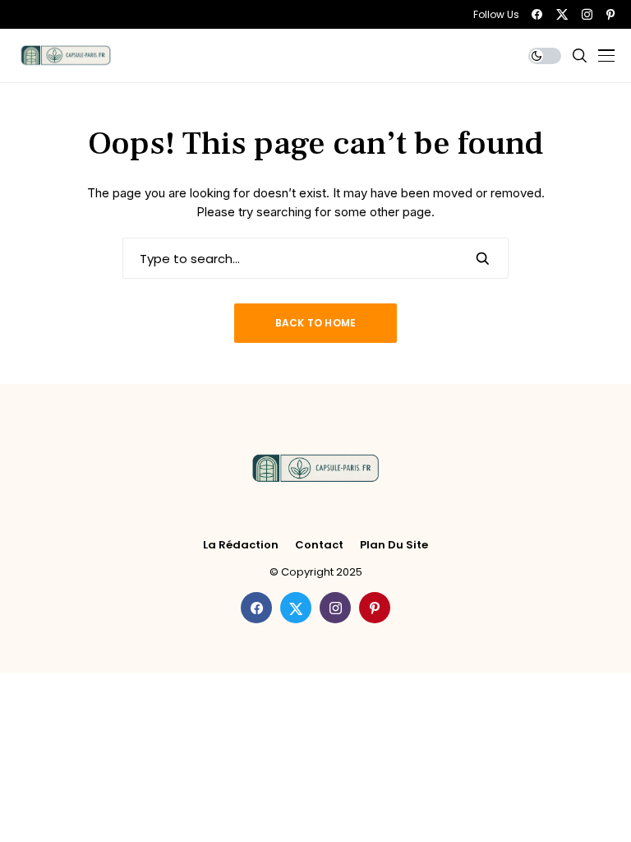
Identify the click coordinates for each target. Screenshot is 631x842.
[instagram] (587, 14)
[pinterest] (610, 14)
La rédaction (241, 545)
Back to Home (316, 323)
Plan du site (394, 545)
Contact (319, 545)
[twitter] (562, 14)
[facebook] (537, 14)
